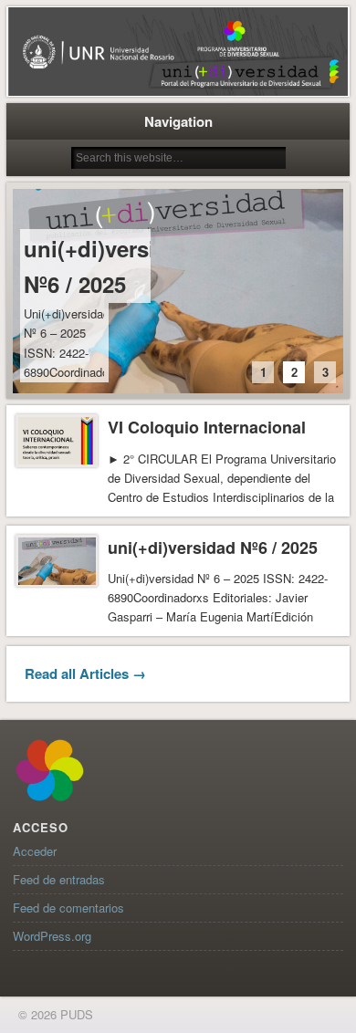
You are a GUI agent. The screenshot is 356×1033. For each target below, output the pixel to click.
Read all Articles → (85, 673)
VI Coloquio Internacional (207, 427)
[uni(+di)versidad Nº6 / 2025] (178, 291)
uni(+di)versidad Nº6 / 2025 (109, 266)
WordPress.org (52, 935)
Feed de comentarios (68, 907)
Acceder (35, 851)
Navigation (178, 121)
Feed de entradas (59, 879)
